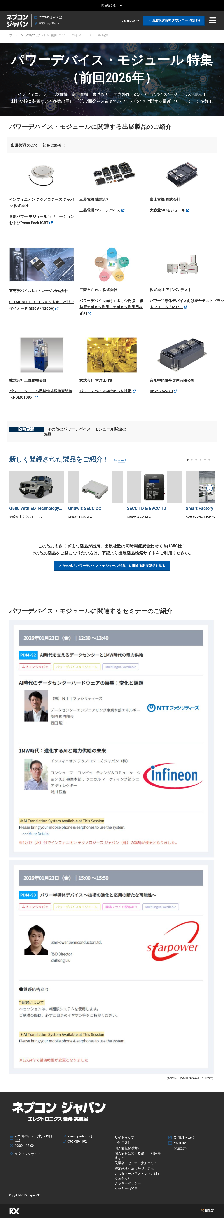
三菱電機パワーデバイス (99, 210)
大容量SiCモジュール (167, 210)
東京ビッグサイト (49, 23)
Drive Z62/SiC (161, 391)
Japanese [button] (129, 20)
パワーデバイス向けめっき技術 (105, 391)
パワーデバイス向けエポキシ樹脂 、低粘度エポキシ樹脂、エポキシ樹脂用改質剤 (111, 306)
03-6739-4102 (77, 1141)
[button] (174, 20)
